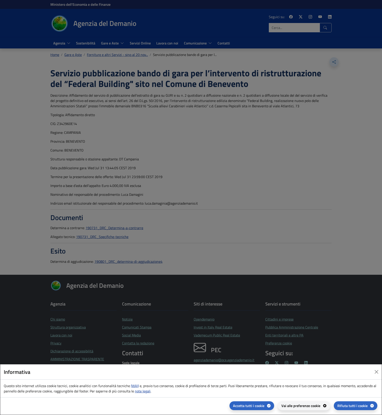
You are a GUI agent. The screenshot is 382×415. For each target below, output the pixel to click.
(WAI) (135, 385)
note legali (143, 391)
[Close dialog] (376, 371)
